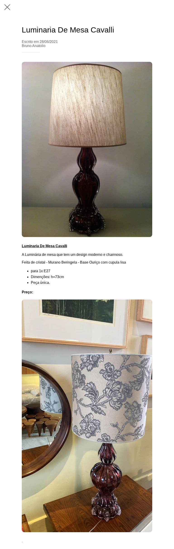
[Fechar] (7, 7)
